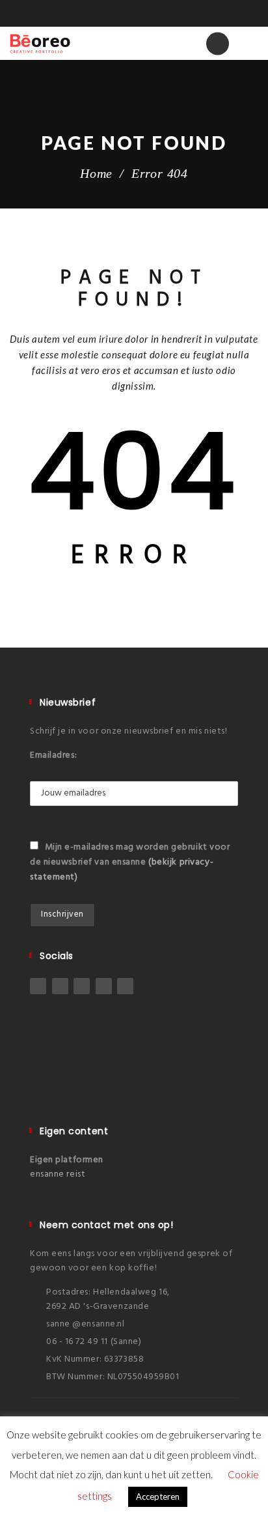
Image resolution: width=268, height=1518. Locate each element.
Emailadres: (53, 755)
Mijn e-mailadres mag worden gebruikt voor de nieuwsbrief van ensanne (130, 862)
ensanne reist (57, 1174)
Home (96, 173)
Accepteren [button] (158, 1496)
